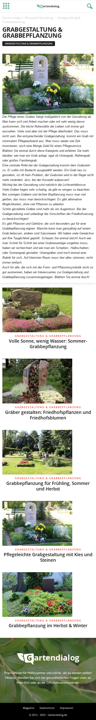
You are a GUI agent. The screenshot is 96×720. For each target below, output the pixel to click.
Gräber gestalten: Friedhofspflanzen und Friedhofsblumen (48, 415)
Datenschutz (47, 708)
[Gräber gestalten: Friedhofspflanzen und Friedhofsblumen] (48, 381)
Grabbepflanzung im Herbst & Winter (48, 626)
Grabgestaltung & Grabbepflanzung (28, 43)
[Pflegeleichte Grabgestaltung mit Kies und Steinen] (48, 523)
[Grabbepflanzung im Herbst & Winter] (48, 594)
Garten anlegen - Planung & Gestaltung (27, 18)
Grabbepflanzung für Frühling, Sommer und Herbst (48, 486)
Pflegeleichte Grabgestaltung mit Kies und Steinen (48, 557)
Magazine (28, 708)
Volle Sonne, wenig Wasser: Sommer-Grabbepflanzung (48, 344)
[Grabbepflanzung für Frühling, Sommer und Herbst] (48, 452)
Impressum (66, 708)
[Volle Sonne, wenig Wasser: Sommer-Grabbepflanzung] (48, 310)
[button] (89, 6)
